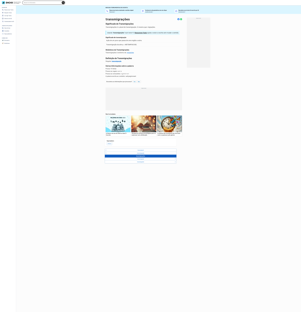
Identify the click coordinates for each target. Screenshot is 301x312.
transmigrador (140, 161)
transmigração (116, 61)
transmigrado (140, 159)
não (139, 81)
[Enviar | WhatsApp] (181, 19)
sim (135, 81)
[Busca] (63, 2)
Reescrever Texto (141, 33)
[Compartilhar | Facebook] (178, 19)
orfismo (109, 143)
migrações (130, 53)
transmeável (141, 150)
